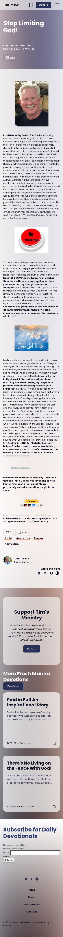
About (31, 897)
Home (31, 890)
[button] (57, 5)
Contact (31, 911)
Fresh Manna (32, 904)
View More (13, 686)
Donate (43, 5)
